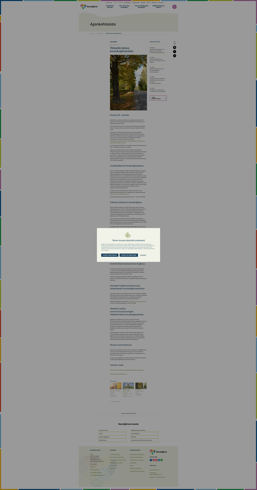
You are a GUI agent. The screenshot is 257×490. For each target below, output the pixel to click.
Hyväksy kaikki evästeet (110, 255)
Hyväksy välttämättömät (128, 255)
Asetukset (143, 255)
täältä (107, 250)
